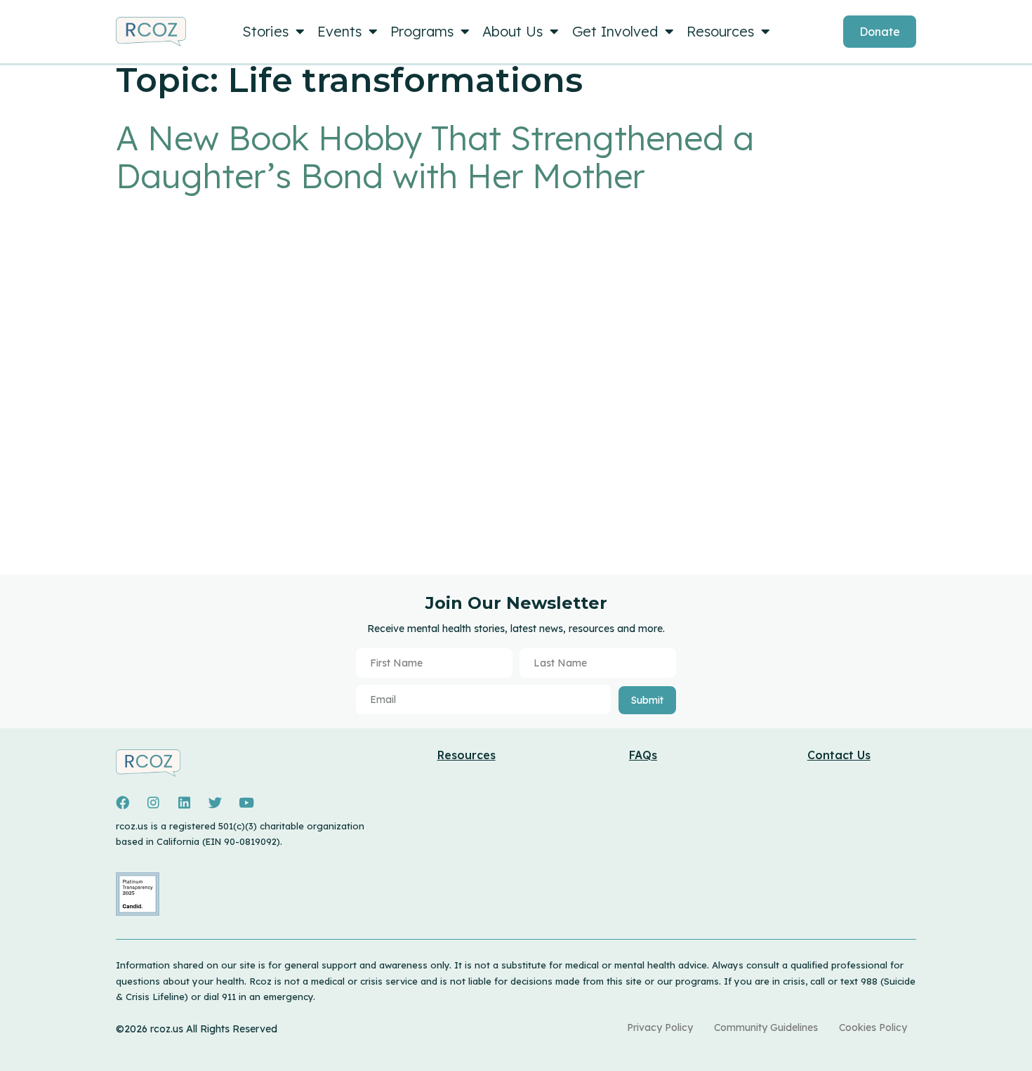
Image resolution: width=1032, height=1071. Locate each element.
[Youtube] (246, 802)
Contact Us (839, 755)
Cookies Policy (869, 1029)
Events (344, 31)
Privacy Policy (642, 1029)
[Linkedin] (183, 802)
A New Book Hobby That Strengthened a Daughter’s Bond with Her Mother (435, 157)
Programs (430, 31)
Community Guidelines (755, 1029)
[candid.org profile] (137, 912)
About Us (525, 31)
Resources (740, 31)
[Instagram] (153, 802)
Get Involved (631, 31)
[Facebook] (122, 802)
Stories (265, 31)
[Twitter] (214, 802)
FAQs (643, 755)
